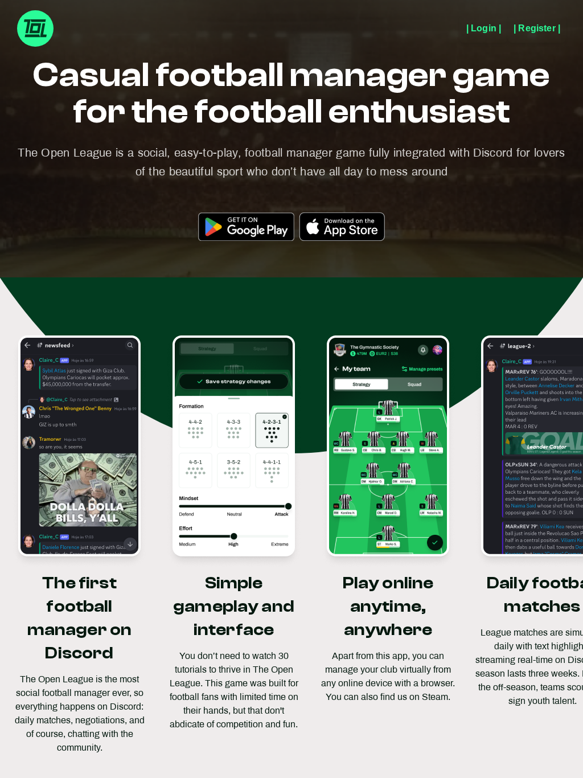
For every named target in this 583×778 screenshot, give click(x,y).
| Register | (537, 28)
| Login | (483, 28)
